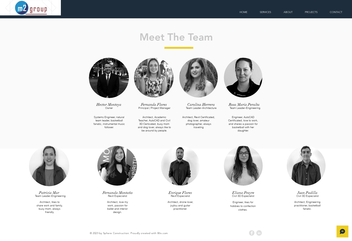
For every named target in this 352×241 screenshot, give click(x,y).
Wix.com (162, 233)
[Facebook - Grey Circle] (251, 233)
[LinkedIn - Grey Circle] (259, 233)
